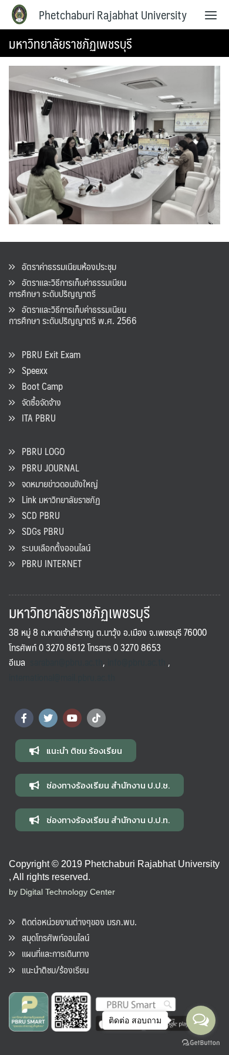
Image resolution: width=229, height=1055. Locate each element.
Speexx (31, 370)
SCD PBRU (37, 515)
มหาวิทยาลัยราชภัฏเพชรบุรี (70, 43)
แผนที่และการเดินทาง (52, 953)
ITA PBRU (35, 418)
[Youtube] (72, 718)
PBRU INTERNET (48, 563)
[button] (75, 750)
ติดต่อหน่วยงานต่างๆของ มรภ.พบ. (76, 921)
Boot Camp (39, 386)
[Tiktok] (96, 718)
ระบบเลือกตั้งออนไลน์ (52, 547)
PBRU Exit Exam (47, 354)
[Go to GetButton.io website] (201, 1043)
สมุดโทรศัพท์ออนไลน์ (52, 937)
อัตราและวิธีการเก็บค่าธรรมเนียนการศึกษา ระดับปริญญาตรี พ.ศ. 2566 (73, 314)
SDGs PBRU (39, 531)
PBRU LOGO (40, 451)
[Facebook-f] (24, 718)
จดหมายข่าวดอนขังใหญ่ (56, 483)
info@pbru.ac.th (136, 662)
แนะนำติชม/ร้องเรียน (52, 970)
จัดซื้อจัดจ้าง (38, 402)
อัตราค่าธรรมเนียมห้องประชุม (65, 266)
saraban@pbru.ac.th (66, 662)
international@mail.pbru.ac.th (62, 677)
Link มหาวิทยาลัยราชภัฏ (57, 499)
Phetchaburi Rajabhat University (113, 15)
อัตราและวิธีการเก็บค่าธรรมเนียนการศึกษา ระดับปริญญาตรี (67, 287)
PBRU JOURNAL (47, 468)
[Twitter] (48, 718)
